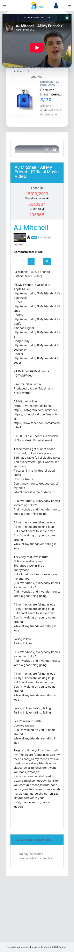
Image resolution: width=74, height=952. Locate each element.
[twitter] (47, 261)
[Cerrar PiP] (54, 150)
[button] (57, 5)
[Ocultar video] (46, 150)
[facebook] (31, 261)
